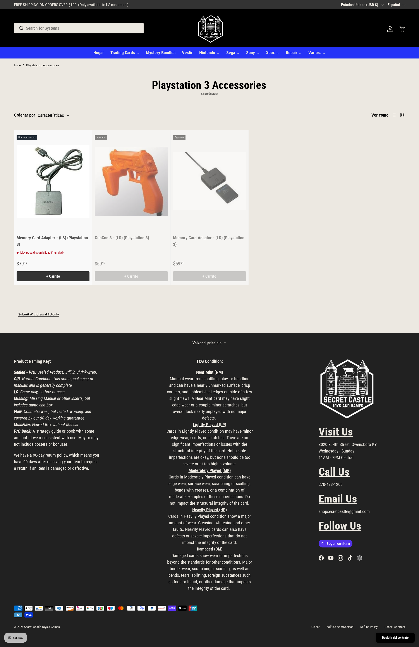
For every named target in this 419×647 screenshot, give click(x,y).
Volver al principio (207, 343)
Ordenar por (24, 115)
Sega (230, 52)
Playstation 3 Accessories (42, 65)
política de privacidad (340, 627)
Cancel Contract (395, 627)
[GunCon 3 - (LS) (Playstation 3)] (131, 181)
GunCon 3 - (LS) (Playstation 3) (122, 237)
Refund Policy (369, 627)
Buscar (315, 627)
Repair (291, 52)
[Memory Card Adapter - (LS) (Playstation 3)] (53, 181)
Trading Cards (122, 52)
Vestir (187, 52)
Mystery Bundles (160, 52)
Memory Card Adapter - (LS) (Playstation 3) (52, 241)
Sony (250, 52)
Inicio (17, 65)
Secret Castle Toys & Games (42, 627)
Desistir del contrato (395, 638)
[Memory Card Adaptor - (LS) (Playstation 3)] (209, 181)
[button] (402, 29)
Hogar (98, 52)
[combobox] (79, 28)
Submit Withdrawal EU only (38, 314)
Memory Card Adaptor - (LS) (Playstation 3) (208, 241)
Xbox (270, 52)
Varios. (314, 52)
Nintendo (207, 52)
